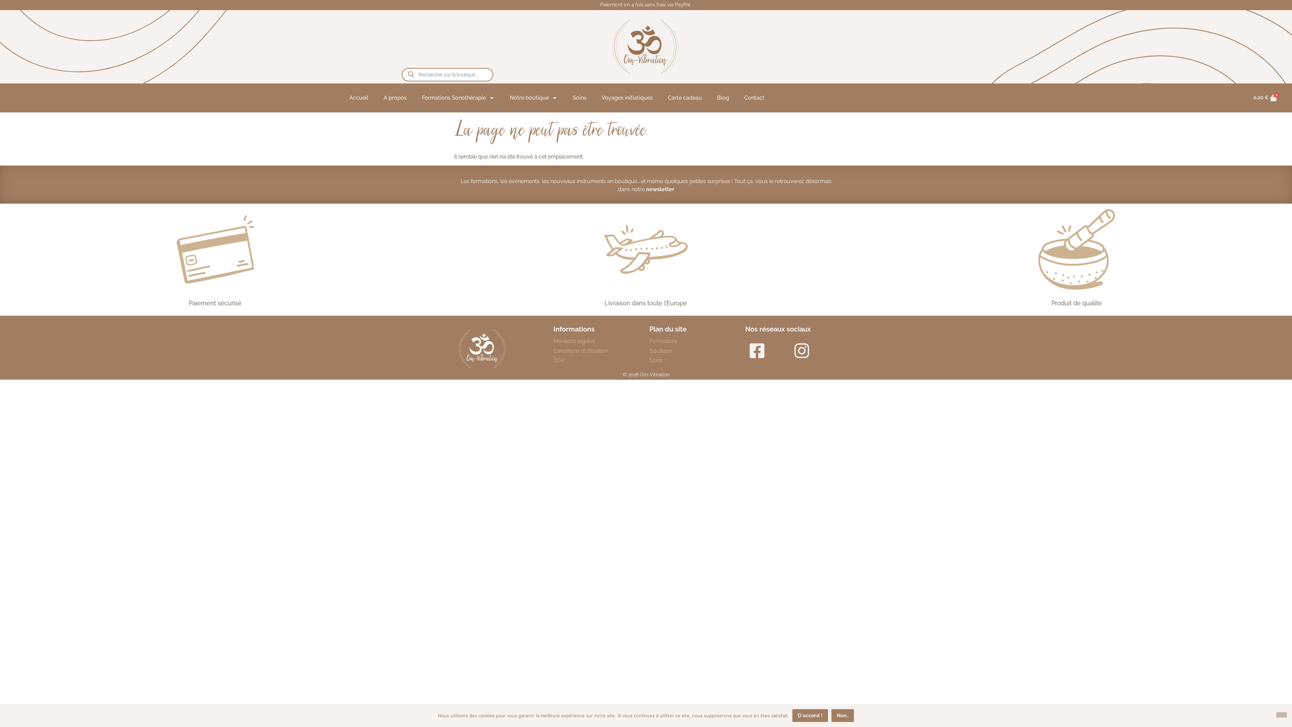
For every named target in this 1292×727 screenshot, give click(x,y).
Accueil (358, 98)
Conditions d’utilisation (580, 351)
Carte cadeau (685, 98)
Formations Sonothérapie (454, 98)
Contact (754, 98)
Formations (663, 341)
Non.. (843, 716)
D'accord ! (810, 716)
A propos (395, 98)
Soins (579, 98)
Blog (723, 98)
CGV (559, 360)
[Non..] (1281, 715)
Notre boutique (529, 98)
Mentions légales (574, 341)
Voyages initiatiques (627, 98)
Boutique (660, 351)
